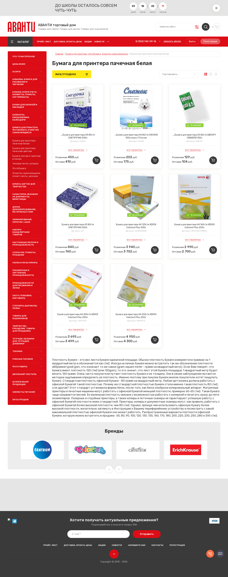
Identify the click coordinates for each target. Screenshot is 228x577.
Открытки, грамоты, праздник (24, 253)
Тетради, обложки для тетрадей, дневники (23, 341)
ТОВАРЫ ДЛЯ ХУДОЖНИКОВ (20, 317)
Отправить (147, 534)
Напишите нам (136, 545)
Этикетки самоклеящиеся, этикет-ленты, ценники (26, 175)
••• (108, 41)
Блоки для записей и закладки (24, 105)
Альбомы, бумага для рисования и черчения (24, 82)
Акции (88, 41)
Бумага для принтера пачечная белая (24, 142)
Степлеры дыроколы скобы (24, 307)
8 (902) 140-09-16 (146, 41)
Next (119, 469)
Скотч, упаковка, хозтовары (22, 296)
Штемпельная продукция (20, 383)
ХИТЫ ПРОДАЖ (20, 399)
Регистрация (210, 41)
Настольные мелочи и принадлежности (25, 243)
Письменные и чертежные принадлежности (23, 272)
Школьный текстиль (24, 374)
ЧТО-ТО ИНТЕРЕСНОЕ (23, 56)
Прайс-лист (44, 41)
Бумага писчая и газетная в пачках (26, 157)
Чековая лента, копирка (25, 163)
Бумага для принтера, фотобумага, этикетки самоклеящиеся (25, 130)
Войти (192, 41)
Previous (109, 469)
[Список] (210, 74)
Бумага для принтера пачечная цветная (24, 150)
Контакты (157, 545)
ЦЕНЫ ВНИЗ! (18, 64)
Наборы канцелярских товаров (21, 232)
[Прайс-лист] (215, 74)
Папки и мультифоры (25, 262)
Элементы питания (23, 392)
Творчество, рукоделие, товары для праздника (23, 328)
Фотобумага (19, 168)
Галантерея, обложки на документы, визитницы (25, 196)
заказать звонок (172, 41)
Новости (99, 41)
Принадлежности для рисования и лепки (23, 285)
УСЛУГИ (16, 71)
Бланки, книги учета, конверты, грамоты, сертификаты (24, 94)
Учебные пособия (22, 359)
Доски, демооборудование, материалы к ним (24, 209)
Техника (17, 351)
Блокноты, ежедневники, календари (20, 117)
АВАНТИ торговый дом (57, 25)
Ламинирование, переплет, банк (22, 220)
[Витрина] (205, 74)
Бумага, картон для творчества (23, 185)
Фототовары (19, 366)
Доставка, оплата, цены (68, 41)
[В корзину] (96, 160)
